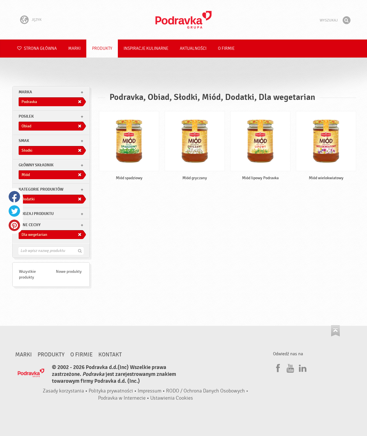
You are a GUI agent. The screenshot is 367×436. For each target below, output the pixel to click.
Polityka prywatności (111, 391)
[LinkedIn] (302, 367)
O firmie (226, 48)
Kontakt (110, 354)
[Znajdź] (346, 20)
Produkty (102, 48)
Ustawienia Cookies (171, 398)
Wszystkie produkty (27, 274)
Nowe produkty (69, 271)
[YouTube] (289, 367)
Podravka (183, 20)
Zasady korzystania (63, 391)
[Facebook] (277, 367)
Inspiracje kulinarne (146, 48)
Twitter (14, 211)
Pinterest (14, 225)
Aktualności (193, 48)
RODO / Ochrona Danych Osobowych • (207, 391)
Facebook (14, 196)
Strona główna (40, 48)
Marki (74, 48)
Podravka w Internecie (122, 398)
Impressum (149, 391)
